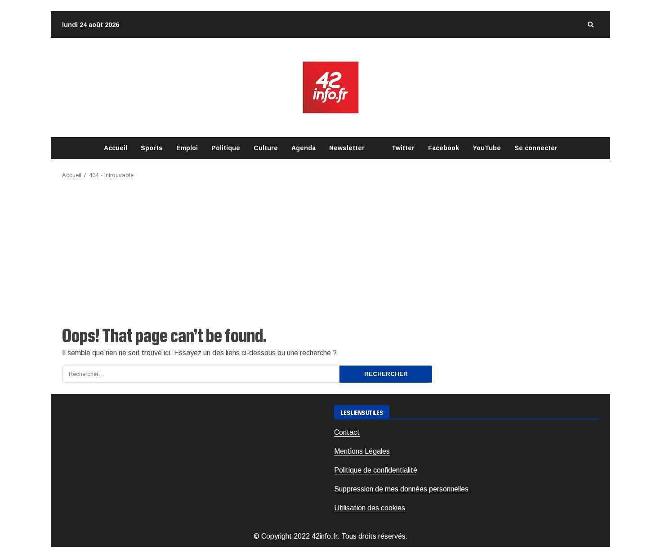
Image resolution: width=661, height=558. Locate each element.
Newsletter (347, 148)
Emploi (187, 148)
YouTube (487, 148)
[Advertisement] (330, 248)
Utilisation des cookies (369, 508)
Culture (266, 148)
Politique (225, 148)
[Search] (590, 24)
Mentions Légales (362, 451)
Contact (347, 432)
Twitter (403, 148)
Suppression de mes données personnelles (401, 489)
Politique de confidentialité (375, 470)
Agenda (303, 148)
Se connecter (536, 148)
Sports (152, 148)
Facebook (443, 148)
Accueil (115, 148)
